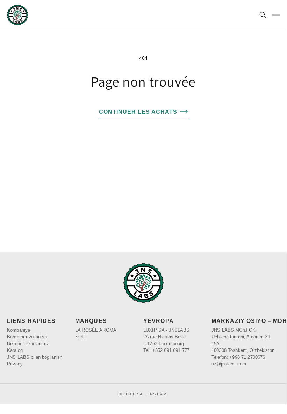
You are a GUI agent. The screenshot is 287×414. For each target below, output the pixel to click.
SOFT (81, 336)
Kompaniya (18, 330)
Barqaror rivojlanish (27, 336)
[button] (263, 15)
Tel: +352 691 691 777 (166, 350)
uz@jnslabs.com (228, 364)
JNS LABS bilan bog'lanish (35, 357)
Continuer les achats (138, 112)
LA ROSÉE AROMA (95, 330)
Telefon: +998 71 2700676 (238, 357)
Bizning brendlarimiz (28, 343)
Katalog (15, 350)
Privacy (15, 364)
